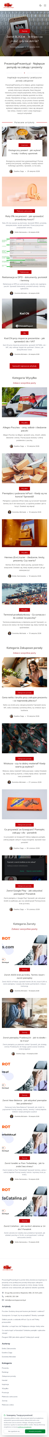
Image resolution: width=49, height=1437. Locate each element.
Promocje (5, 1393)
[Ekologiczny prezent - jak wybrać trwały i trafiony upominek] (24, 141)
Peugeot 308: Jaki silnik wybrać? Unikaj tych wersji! (20, 1337)
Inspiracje (24, 145)
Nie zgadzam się (14, 1431)
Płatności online (8, 1405)
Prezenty (5, 1368)
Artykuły (6, 1306)
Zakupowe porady (24, 693)
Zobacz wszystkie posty (24, 383)
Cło (24, 333)
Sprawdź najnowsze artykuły (24, 366)
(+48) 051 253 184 (11, 1296)
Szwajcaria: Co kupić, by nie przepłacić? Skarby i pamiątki (23, 1315)
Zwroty (24, 970)
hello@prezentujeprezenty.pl (15, 1300)
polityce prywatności (24, 1427)
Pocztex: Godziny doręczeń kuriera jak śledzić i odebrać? (23, 1311)
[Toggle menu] (45, 5)
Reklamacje (24, 272)
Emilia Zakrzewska (9, 1348)
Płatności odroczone (24, 211)
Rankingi (5, 1372)
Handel (4, 1380)
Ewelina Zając (7, 1353)
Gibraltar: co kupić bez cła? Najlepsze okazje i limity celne (23, 1326)
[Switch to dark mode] (40, 5)
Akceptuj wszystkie (35, 1431)
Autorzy (6, 1343)
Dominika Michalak (9, 1357)
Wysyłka (24, 31)
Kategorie (7, 1363)
